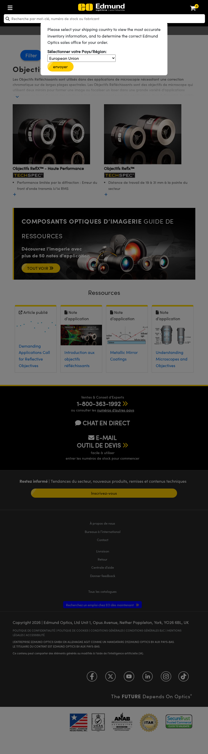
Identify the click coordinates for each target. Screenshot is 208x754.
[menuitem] (27, 7)
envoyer (60, 66)
